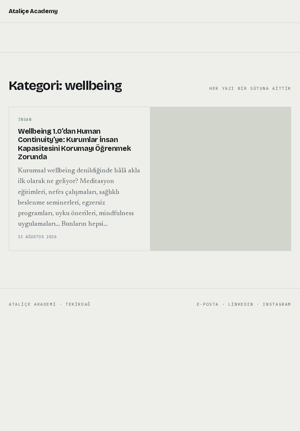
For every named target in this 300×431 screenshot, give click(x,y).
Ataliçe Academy (33, 11)
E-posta (208, 304)
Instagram (277, 304)
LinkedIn (241, 304)
